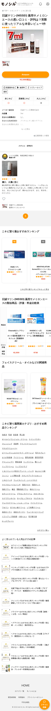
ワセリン (5, 507)
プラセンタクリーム (24, 494)
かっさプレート (8, 521)
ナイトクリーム (36, 503)
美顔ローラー (7, 512)
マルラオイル (38, 498)
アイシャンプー (8, 462)
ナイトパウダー (35, 439)
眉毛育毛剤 (39, 457)
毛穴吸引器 (32, 517)
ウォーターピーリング (35, 512)
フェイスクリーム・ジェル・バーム (15, 503)
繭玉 (13, 489)
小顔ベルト (23, 517)
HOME (25, 685)
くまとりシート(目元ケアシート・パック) (18, 471)
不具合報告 (25, 702)
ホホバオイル (38, 494)
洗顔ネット (36, 485)
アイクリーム (18, 457)
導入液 (22, 435)
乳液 (10, 435)
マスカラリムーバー (9, 448)
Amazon (25, 74)
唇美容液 (18, 462)
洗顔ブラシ (6, 489)
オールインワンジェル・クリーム (14, 439)
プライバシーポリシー (35, 697)
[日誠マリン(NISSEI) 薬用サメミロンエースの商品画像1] (25, 43)
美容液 (15, 435)
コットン (5, 476)
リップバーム (28, 462)
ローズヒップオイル (24, 498)
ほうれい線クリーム (17, 507)
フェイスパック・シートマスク (25, 480)
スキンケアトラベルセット (32, 476)
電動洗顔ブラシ (22, 489)
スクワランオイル (9, 498)
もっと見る (25, 129)
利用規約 (21, 697)
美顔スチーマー (19, 512)
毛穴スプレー (40, 453)
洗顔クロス (26, 485)
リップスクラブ (21, 467)
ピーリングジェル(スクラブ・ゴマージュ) (18, 453)
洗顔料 (16, 444)
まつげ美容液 (7, 457)
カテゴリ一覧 (19, 691)
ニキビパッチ (7, 480)
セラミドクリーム (9, 494)
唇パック (38, 462)
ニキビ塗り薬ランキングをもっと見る (34, 289)
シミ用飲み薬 (15, 476)
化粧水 (4, 435)
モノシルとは (31, 691)
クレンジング (7, 444)
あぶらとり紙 (40, 471)
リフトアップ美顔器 (9, 517)
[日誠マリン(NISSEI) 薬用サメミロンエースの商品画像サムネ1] (6, 64)
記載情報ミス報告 (42, 136)
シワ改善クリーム (33, 507)
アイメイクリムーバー (28, 444)
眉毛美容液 (29, 457)
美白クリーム (35, 489)
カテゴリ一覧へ (43, 530)
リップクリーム (8, 467)
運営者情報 (12, 697)
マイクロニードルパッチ (11, 485)
